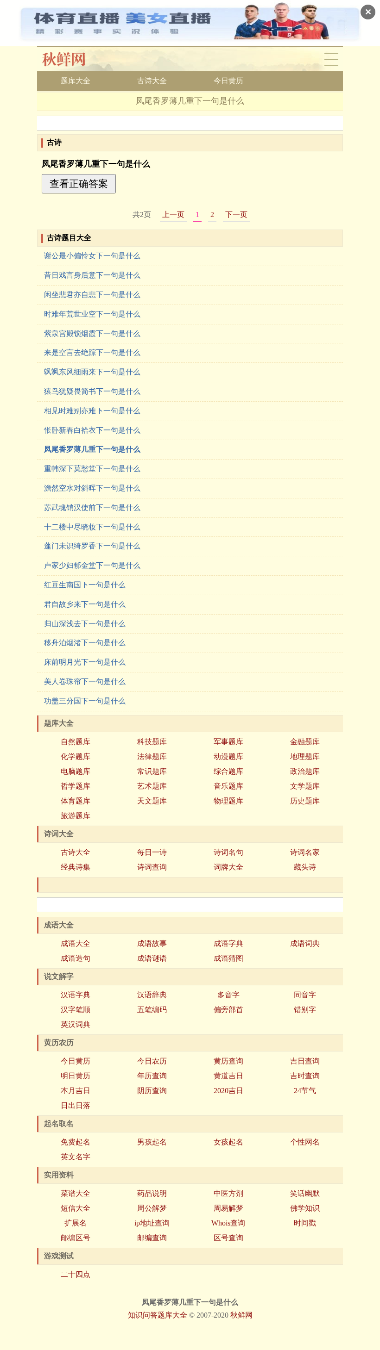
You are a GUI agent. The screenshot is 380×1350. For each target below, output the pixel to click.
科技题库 (152, 742)
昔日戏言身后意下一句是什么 (92, 275)
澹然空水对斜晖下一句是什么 (92, 488)
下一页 (236, 214)
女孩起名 (228, 1142)
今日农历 (152, 1061)
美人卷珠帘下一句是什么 (85, 681)
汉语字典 (75, 995)
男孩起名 (152, 1142)
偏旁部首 (228, 1010)
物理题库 (228, 801)
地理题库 (305, 756)
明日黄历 (75, 1076)
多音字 (228, 995)
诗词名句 (228, 852)
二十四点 (75, 1274)
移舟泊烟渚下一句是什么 (85, 643)
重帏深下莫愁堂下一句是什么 (92, 469)
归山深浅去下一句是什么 (85, 624)
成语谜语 (152, 958)
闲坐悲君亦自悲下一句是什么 (92, 295)
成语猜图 (228, 958)
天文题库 (152, 801)
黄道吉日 (228, 1076)
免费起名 (75, 1142)
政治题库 (305, 771)
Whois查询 (228, 1223)
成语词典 (305, 943)
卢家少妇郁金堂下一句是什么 (92, 565)
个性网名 (305, 1142)
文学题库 (305, 786)
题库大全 (75, 81)
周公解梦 (152, 1208)
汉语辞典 (152, 995)
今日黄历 (228, 81)
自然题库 (75, 742)
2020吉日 (228, 1091)
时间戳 (305, 1223)
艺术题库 (152, 786)
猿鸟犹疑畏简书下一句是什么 (92, 391)
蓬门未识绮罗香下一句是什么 (92, 546)
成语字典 (228, 943)
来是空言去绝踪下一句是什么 (92, 352)
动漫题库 (228, 756)
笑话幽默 (305, 1193)
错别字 (305, 1010)
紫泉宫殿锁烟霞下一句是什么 (92, 333)
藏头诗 (305, 867)
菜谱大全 (75, 1193)
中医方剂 (228, 1193)
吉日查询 (305, 1061)
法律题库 (152, 756)
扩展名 (75, 1223)
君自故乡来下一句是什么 (85, 604)
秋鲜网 (71, 59)
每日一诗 (152, 852)
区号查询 (228, 1238)
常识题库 (152, 771)
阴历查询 (152, 1091)
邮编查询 (152, 1238)
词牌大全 (228, 867)
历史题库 (305, 801)
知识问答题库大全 (157, 1315)
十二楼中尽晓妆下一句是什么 (92, 527)
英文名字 (75, 1157)
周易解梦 (228, 1208)
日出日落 (75, 1105)
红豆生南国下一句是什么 (85, 585)
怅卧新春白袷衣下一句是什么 (92, 430)
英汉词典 (75, 1024)
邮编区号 (75, 1238)
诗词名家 (305, 852)
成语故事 (152, 943)
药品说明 (152, 1193)
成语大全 (75, 943)
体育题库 (75, 801)
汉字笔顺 (75, 1010)
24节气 (305, 1091)
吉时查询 (305, 1076)
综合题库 (228, 771)
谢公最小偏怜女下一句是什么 (92, 256)
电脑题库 (75, 771)
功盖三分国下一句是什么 (85, 701)
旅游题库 (75, 816)
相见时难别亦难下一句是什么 (92, 411)
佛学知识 (305, 1208)
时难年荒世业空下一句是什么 (92, 314)
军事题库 (228, 742)
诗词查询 (152, 867)
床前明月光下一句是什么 (85, 662)
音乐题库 (228, 786)
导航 (331, 59)
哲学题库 (75, 786)
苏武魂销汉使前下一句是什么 (92, 507)
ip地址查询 (152, 1223)
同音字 (305, 995)
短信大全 (75, 1208)
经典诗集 (75, 867)
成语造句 (75, 958)
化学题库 (75, 756)
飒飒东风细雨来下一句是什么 (92, 372)
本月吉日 (75, 1091)
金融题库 (305, 742)
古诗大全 (152, 81)
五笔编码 (152, 1010)
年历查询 (152, 1076)
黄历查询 (228, 1061)
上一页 (173, 214)
